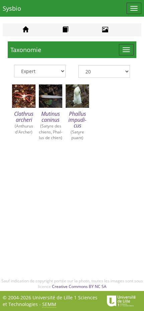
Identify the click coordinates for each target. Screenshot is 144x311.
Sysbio (12, 8)
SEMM (49, 304)
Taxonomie (25, 50)
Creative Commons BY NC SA (79, 286)
